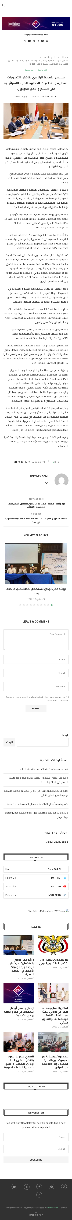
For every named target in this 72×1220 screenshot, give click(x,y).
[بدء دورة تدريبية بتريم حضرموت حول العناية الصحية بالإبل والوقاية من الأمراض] (53, 1042)
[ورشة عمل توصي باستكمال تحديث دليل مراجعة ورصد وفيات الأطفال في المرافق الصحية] (36, 563)
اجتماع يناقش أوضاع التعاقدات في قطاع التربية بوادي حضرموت (38, 804)
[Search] (3, 5)
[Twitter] (34, 42)
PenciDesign (52, 1208)
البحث (65, 735)
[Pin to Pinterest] (22, 462)
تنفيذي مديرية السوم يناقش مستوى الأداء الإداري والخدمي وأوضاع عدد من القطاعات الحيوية (19, 1062)
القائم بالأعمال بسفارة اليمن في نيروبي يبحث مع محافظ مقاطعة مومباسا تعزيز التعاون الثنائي (55, 1015)
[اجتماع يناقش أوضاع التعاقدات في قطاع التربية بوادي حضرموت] (18, 993)
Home (65, 57)
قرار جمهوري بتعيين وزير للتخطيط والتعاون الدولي (44, 769)
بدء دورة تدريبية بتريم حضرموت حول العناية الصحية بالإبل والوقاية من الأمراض (55, 1062)
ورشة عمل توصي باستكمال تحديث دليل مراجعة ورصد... (36, 591)
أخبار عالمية (49, 57)
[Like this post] (33, 462)
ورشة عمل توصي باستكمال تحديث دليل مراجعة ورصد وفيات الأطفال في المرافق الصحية (21, 967)
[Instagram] (25, 42)
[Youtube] (29, 42)
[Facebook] (38, 42)
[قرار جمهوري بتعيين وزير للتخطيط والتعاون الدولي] (53, 945)
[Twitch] (47, 42)
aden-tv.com (50, 96)
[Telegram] (42, 42)
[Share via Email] (16, 462)
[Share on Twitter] (26, 462)
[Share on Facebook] (29, 462)
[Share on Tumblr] (19, 462)
